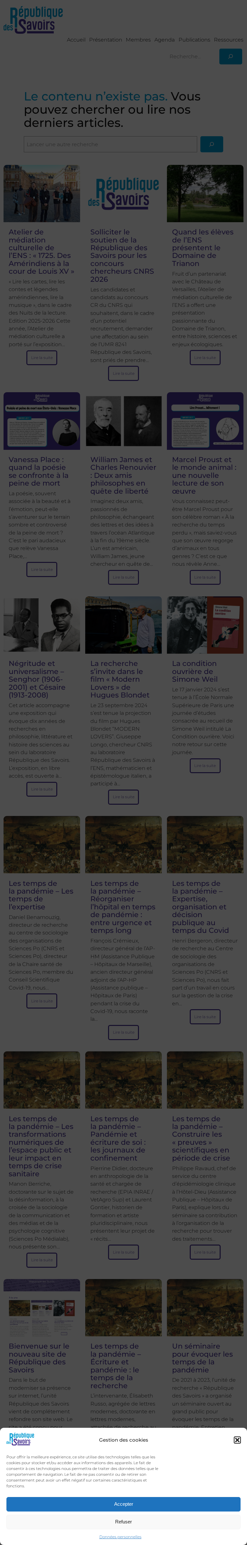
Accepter (123, 1504)
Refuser (123, 1521)
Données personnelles (120, 1536)
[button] (237, 1440)
